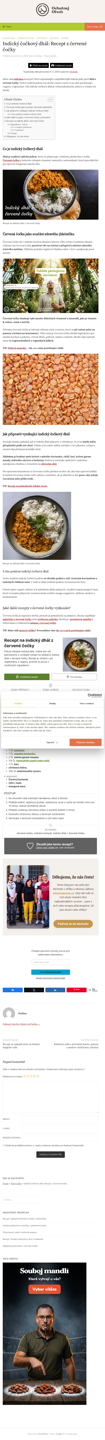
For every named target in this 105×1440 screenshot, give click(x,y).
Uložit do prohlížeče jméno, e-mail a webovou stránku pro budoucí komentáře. (44, 1145)
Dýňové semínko (17, 348)
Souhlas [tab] (18, 703)
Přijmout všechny (85, 742)
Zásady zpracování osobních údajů (50, 978)
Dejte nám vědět (45, 847)
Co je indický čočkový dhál (18, 103)
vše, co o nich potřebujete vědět (73, 630)
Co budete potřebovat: (23, 127)
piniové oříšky (27, 630)
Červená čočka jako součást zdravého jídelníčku (29, 107)
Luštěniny (42, 38)
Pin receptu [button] (76, 677)
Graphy (59, 1434)
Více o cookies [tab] (87, 703)
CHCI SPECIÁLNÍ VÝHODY (50, 972)
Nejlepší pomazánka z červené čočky (20, 1246)
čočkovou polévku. (47, 619)
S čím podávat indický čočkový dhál (26, 114)
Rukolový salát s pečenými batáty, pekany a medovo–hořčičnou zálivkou (76, 1046)
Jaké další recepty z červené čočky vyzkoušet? (28, 117)
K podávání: (19, 130)
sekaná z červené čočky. (43, 622)
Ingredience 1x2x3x (19, 124)
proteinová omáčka (80, 619)
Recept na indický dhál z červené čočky (25, 121)
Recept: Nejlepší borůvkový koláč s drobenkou (25, 1218)
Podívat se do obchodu (73, 924)
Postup (14, 133)
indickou (19, 79)
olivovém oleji (49, 463)
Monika (74, 71)
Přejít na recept (40, 65)
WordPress (43, 1434)
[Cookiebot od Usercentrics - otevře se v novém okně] (90, 696)
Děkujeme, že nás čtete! (17, 136)
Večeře (65, 38)
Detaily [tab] (52, 703)
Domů (5, 1183)
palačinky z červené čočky (17, 619)
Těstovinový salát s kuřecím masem (20, 1232)
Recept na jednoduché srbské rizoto (27, 486)
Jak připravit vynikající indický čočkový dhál (27, 110)
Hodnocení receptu (12, 1076)
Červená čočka (26, 38)
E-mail (6, 1128)
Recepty (54, 38)
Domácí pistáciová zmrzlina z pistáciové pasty (25, 1225)
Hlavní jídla (9, 38)
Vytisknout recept (63, 65)
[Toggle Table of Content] (49, 99)
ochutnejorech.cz (63, 893)
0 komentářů (50, 56)
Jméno (6, 1119)
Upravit (50, 742)
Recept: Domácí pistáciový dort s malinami (23, 1239)
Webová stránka (12, 1138)
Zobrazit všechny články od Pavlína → (21, 1024)
